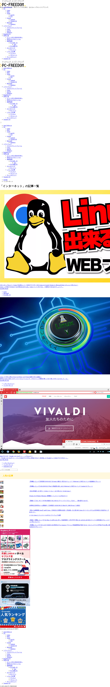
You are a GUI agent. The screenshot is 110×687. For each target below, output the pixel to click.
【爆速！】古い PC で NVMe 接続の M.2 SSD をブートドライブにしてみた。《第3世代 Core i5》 (58, 500)
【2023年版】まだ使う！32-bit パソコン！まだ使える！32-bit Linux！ (50, 491)
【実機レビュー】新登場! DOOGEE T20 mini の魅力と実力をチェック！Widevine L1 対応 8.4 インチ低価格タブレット (65, 481)
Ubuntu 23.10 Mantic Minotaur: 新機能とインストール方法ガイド (48, 496)
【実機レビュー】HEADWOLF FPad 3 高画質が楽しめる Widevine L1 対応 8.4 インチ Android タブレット (61, 486)
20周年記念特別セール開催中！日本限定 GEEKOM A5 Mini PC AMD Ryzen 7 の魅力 (54, 505)
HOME (5, 180)
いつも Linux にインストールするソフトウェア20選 (45, 515)
